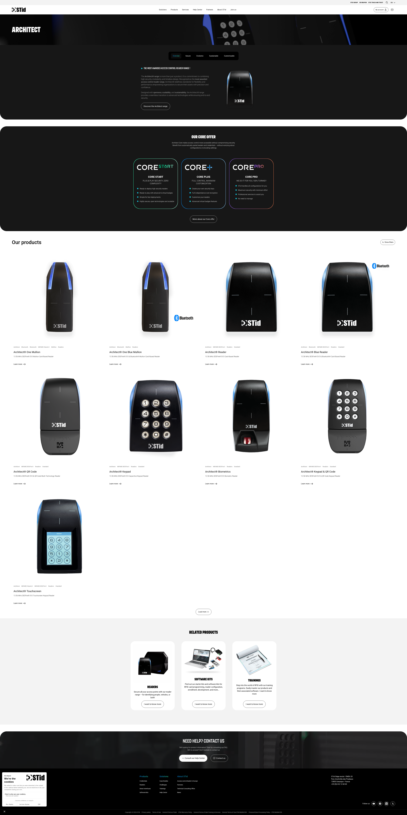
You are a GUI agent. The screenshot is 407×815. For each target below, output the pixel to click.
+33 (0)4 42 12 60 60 (339, 784)
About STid (221, 10)
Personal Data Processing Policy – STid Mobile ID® (265, 812)
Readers (142, 785)
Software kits (144, 792)
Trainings (163, 788)
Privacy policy (146, 812)
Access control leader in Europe (187, 781)
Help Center (197, 10)
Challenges (163, 785)
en (392, 2)
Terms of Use (156, 812)
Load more (202, 612)
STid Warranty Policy (185, 812)
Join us (233, 10)
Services (185, 10)
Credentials (143, 781)
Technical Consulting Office (186, 788)
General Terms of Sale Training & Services (207, 812)
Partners (209, 10)
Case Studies (164, 781)
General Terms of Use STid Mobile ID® (234, 812)
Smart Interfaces (145, 788)
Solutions (163, 10)
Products (174, 10)
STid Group (354, 2)
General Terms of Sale (169, 812)
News (179, 792)
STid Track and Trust (375, 2)
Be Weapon (363, 2)
